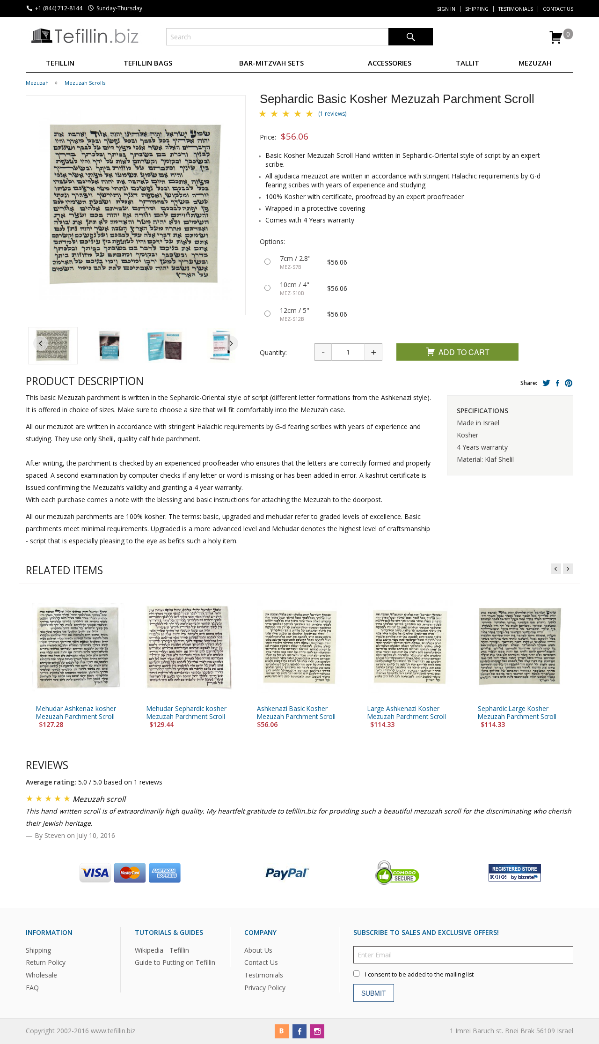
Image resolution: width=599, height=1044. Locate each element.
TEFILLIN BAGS (148, 62)
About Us (258, 949)
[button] (53, 345)
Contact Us (558, 9)
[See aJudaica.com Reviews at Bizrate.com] (515, 871)
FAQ (32, 987)
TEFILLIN (60, 62)
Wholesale (41, 974)
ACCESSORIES (389, 62)
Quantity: (273, 352)
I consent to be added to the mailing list (419, 974)
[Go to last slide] (40, 343)
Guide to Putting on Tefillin (175, 962)
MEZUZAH (535, 62)
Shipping (477, 9)
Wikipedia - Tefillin (162, 949)
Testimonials (515, 9)
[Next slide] (230, 343)
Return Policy (46, 962)
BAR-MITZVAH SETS (271, 62)
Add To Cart (463, 352)
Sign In (446, 9)
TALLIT (467, 62)
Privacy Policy (264, 987)
